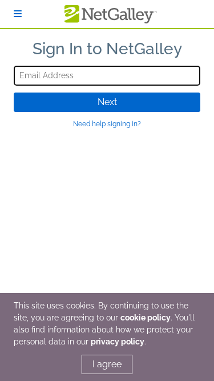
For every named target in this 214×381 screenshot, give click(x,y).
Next (107, 102)
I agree (107, 364)
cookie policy (145, 317)
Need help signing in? (107, 124)
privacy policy (117, 341)
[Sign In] (18, 14)
